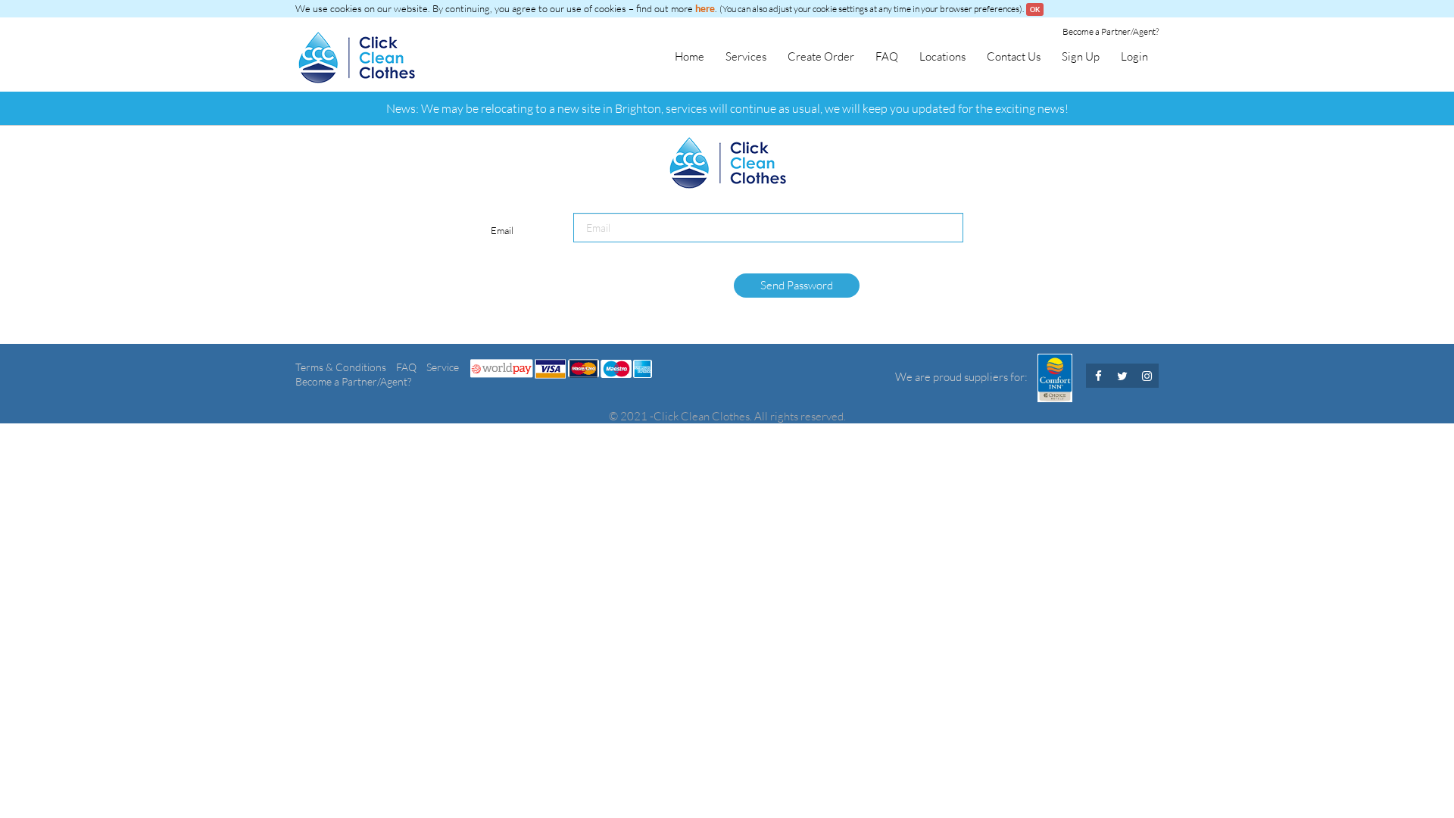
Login (1134, 56)
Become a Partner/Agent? (1110, 31)
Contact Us (1014, 56)
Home (689, 56)
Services (745, 56)
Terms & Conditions (341, 367)
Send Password (796, 285)
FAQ (886, 56)
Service (442, 367)
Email (502, 230)
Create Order (821, 56)
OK (1035, 9)
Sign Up (1081, 56)
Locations (942, 56)
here (705, 8)
